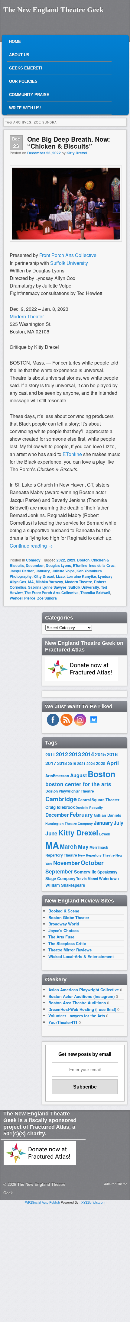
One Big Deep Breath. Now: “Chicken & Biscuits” (68, 142)
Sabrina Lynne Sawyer (47, 587)
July (118, 822)
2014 (88, 754)
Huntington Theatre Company (69, 823)
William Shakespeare (65, 885)
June (51, 833)
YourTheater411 (62, 1022)
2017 (50, 763)
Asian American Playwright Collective (83, 989)
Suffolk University (69, 262)
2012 (62, 754)
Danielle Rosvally (89, 807)
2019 (72, 763)
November (66, 863)
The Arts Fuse (61, 937)
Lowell (104, 834)
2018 (62, 763)
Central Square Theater (98, 800)
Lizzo (60, 576)
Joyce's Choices (63, 930)
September (59, 871)
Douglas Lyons (58, 565)
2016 (112, 754)
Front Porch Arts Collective (67, 255)
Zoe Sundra (47, 598)
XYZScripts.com (93, 1202)
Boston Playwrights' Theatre (69, 791)
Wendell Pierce (22, 598)
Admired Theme (115, 1184)
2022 (61, 560)
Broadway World (63, 924)
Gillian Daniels (107, 815)
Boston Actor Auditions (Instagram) (81, 996)
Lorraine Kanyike (81, 576)
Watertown (109, 878)
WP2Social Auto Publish (42, 1202)
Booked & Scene (63, 911)
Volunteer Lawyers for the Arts (76, 1015)
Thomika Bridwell (95, 592)
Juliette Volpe (63, 571)
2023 (71, 560)
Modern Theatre (78, 581)
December (35, 565)
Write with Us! (25, 108)
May (83, 846)
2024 (90, 763)
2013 (75, 754)
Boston (83, 560)
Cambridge (61, 799)
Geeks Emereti (25, 68)
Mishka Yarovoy (49, 581)
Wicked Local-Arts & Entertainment (81, 956)
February (81, 815)
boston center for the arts (78, 784)
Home (15, 41)
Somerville (85, 872)
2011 (50, 754)
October (92, 862)
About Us (19, 55)
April (112, 763)
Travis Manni (87, 878)
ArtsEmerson (57, 775)
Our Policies (23, 81)
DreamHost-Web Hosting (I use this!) (82, 1009)
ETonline (80, 565)
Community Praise (29, 94)
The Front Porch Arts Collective (51, 592)
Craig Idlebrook (60, 807)
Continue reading (31, 545)
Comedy (33, 560)
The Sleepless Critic (67, 943)
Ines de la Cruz (102, 565)
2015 (100, 754)
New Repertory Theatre (96, 855)
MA (31, 581)
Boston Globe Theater (68, 917)
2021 (81, 763)
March (68, 846)
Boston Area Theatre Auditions (77, 1002)
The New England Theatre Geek (53, 10)
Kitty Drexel (77, 153)
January (43, 571)
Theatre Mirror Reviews (70, 950)
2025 (101, 763)
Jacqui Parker (22, 571)
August (78, 775)
